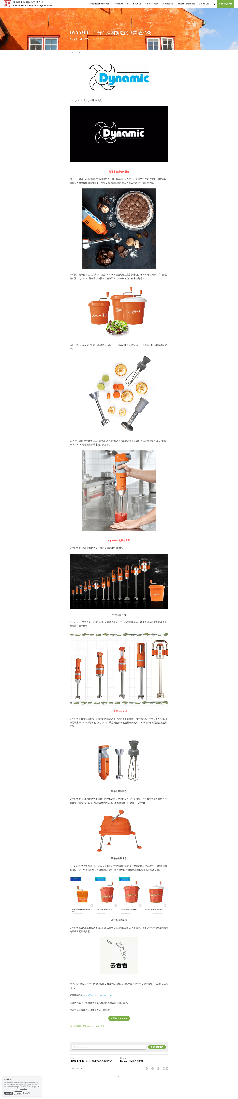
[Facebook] (147, 1068)
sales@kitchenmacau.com (98, 995)
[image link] (7, 3)
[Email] (164, 1068)
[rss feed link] (167, 1068)
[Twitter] (152, 1068)
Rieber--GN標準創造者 (131, 1061)
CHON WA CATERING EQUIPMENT (33, 5)
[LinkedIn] (158, 1068)
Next (122, 1058)
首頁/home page (119, 1018)
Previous (75, 1058)
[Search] (214, 4)
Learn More (23, 1089)
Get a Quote (225, 4)
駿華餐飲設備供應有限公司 (28, 2)
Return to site (78, 1068)
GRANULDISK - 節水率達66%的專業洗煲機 (91, 1061)
